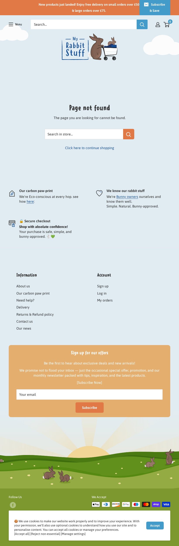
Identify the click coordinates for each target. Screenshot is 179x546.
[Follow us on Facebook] (13, 505)
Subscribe (89, 408)
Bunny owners (127, 197)
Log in (102, 293)
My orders (105, 300)
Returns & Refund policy (35, 314)
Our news (23, 328)
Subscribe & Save (157, 7)
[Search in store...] (128, 134)
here (30, 201)
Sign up (102, 286)
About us (23, 286)
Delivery (22, 307)
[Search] (142, 24)
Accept (155, 525)
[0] (166, 24)
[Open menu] (15, 24)
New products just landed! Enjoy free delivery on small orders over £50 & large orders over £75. (89, 7)
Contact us (24, 321)
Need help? (25, 300)
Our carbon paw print (33, 293)
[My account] (158, 24)
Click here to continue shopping (89, 148)
